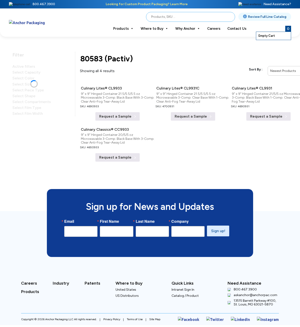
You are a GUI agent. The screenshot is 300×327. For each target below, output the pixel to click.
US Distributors (127, 287)
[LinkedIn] (245, 310)
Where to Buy (152, 28)
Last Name (145, 213)
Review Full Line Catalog (267, 17)
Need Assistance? (277, 4)
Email (69, 213)
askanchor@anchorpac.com (255, 286)
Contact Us (236, 28)
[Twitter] (222, 310)
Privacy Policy (111, 310)
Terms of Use (135, 310)
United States (126, 281)
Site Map (154, 310)
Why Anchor (185, 28)
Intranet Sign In (183, 281)
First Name (109, 213)
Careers (213, 28)
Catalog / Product (185, 287)
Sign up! (218, 222)
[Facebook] (199, 310)
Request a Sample (116, 113)
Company (180, 213)
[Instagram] (269, 310)
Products (121, 28)
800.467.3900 (44, 4)
